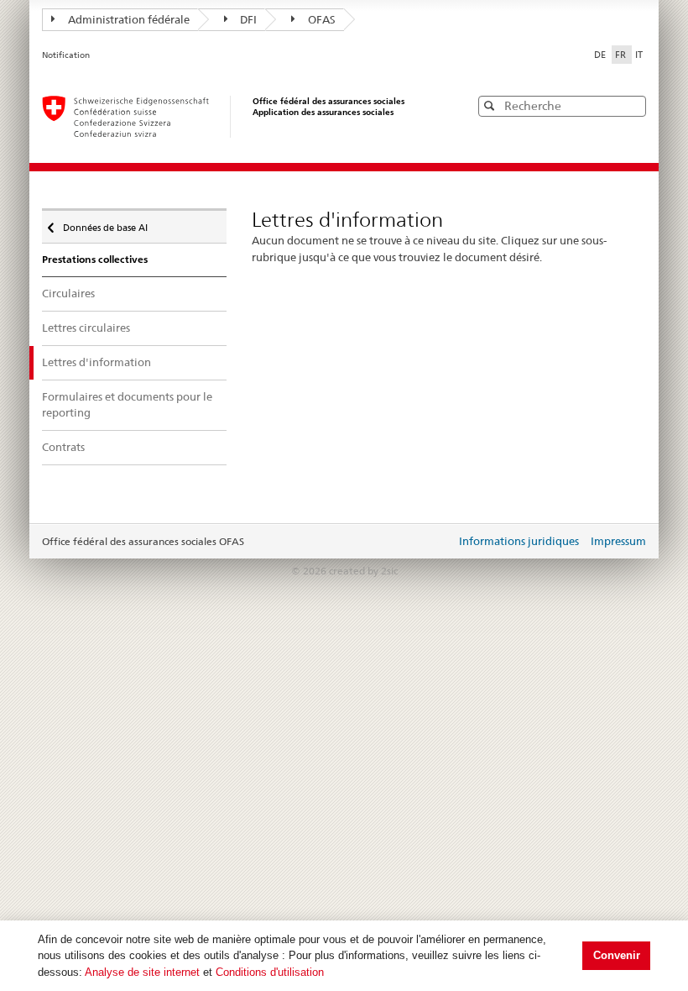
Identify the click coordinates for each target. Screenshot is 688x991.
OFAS (322, 19)
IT (639, 54)
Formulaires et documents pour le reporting (127, 405)
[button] (632, 105)
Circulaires (68, 293)
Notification (66, 55)
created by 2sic (363, 570)
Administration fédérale (129, 19)
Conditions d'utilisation (270, 972)
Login (440, 542)
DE (601, 54)
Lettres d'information (96, 362)
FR (621, 54)
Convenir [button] (616, 955)
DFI (248, 19)
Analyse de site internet (142, 972)
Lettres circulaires (86, 327)
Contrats (63, 447)
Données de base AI (105, 224)
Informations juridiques (519, 541)
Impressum (618, 541)
